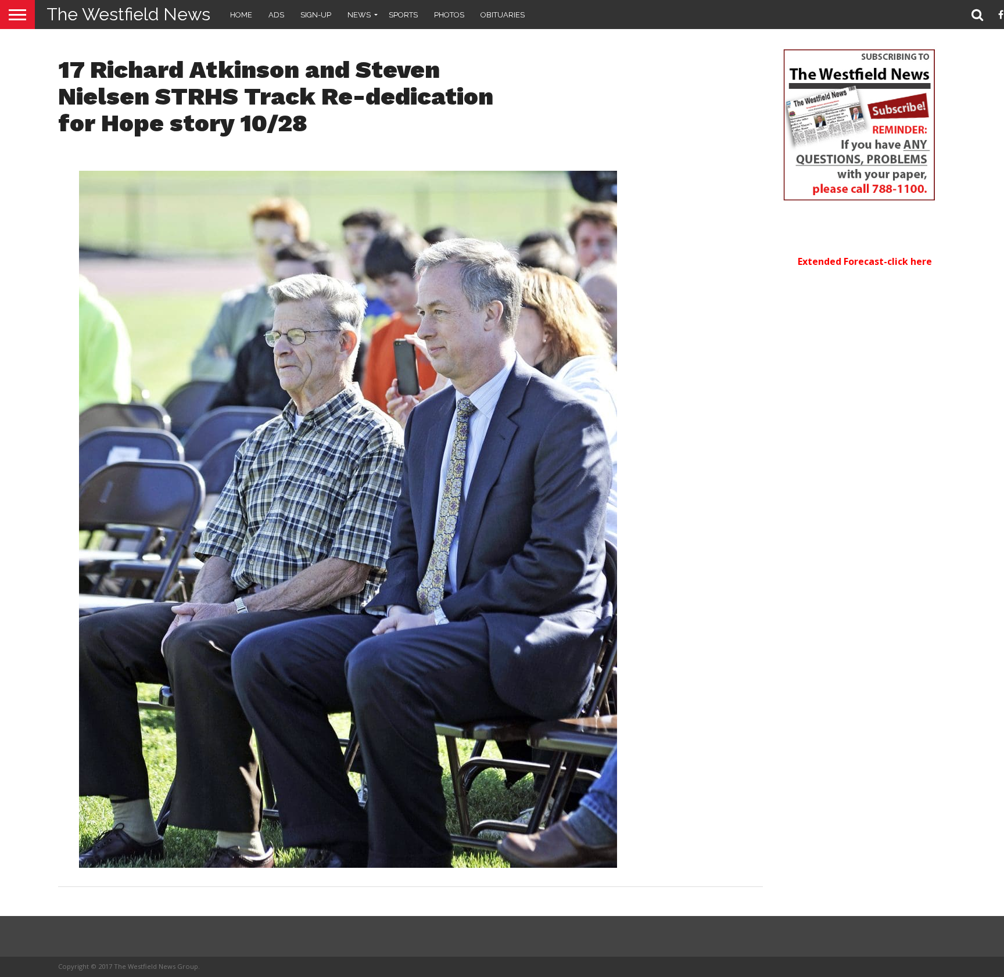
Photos (449, 14)
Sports (403, 14)
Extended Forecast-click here (865, 261)
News (359, 14)
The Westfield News (128, 14)
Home (241, 14)
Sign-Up (315, 14)
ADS (276, 14)
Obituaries (503, 14)
